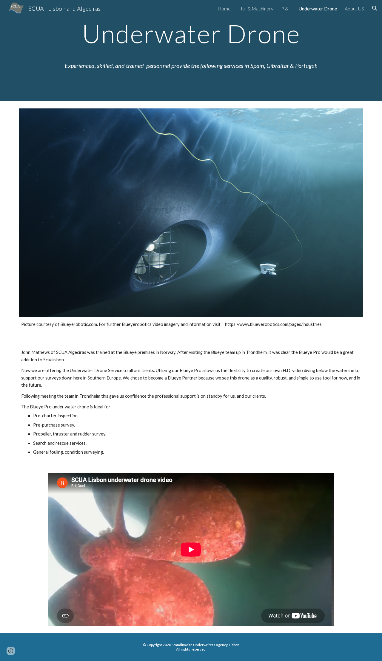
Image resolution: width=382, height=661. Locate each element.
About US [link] (354, 8)
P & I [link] (286, 8)
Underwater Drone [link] (317, 8)
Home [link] (224, 8)
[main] (191, 50)
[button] (375, 8)
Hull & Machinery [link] (255, 8)
